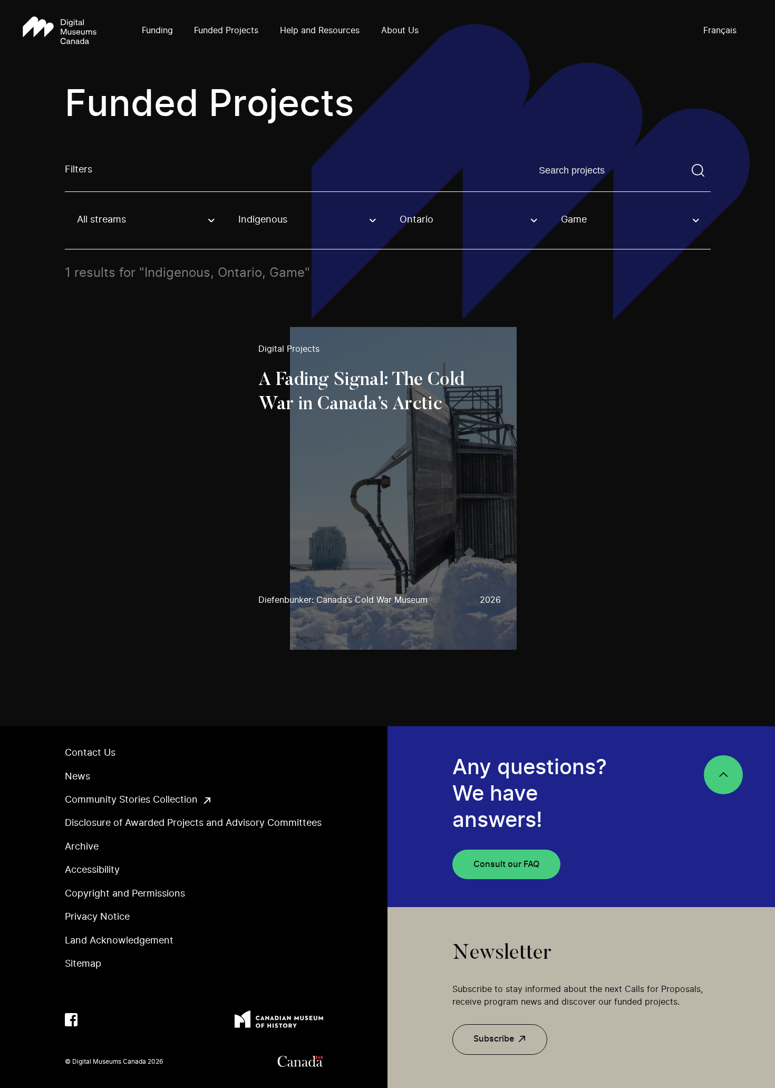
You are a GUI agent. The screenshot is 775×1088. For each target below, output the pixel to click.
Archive (82, 847)
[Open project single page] (387, 488)
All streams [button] (101, 220)
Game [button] (574, 220)
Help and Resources (320, 30)
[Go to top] (723, 774)
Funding (157, 30)
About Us (400, 30)
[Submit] (698, 170)
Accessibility (92, 870)
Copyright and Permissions (125, 894)
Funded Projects (226, 30)
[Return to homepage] (59, 31)
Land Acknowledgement (119, 941)
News (77, 777)
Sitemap (83, 964)
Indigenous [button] (262, 220)
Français (720, 30)
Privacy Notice (97, 917)
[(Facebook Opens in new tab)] (71, 1019)
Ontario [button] (416, 220)
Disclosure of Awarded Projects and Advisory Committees (193, 823)
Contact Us (90, 753)
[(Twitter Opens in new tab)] (92, 1019)
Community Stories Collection (131, 800)
